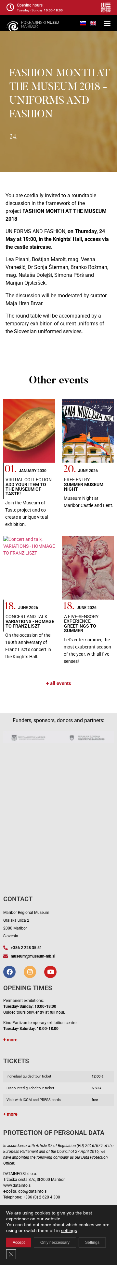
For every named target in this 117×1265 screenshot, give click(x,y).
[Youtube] (50, 972)
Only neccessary (55, 1242)
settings (69, 1230)
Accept (19, 1242)
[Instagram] (30, 972)
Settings (92, 1242)
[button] (107, 23)
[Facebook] (9, 972)
